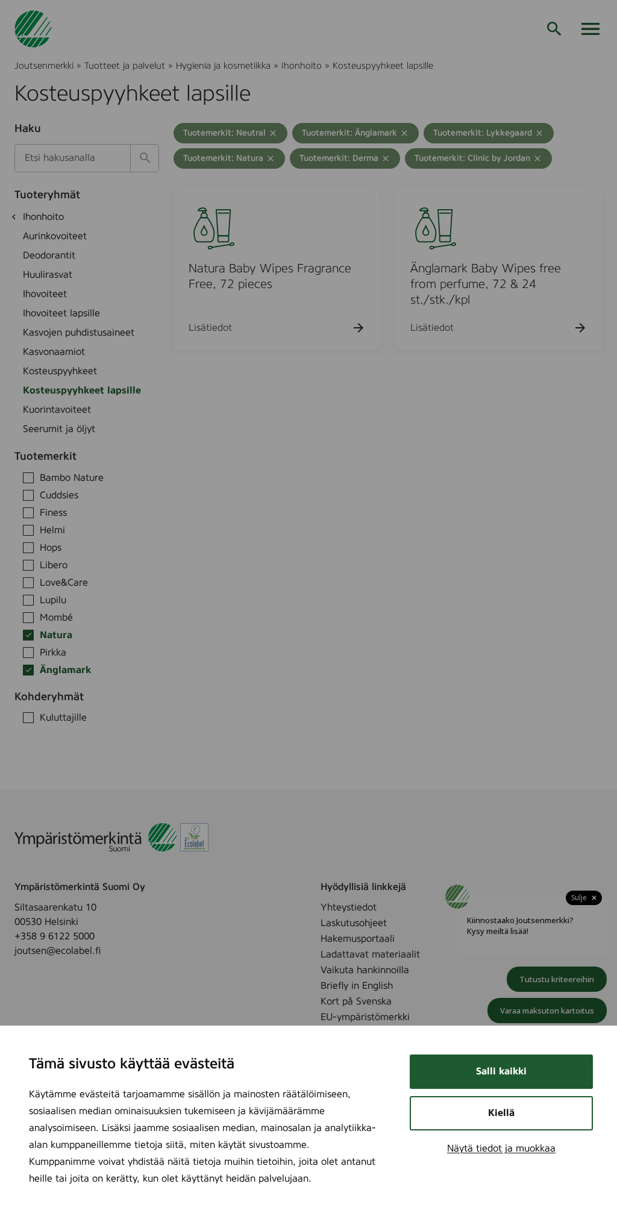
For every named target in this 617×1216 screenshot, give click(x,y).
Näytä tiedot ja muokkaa (501, 1148)
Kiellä (501, 1113)
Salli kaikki (501, 1071)
